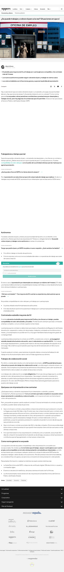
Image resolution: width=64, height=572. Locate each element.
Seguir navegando (8, 502)
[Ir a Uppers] (6, 9)
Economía (16, 480)
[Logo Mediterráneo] (51, 542)
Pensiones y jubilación (20, 13)
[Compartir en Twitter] (54, 86)
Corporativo (6, 497)
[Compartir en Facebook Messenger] (58, 86)
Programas (5, 493)
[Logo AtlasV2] (12, 543)
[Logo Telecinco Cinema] (32, 537)
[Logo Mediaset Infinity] (12, 521)
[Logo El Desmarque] (32, 526)
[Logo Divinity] (12, 526)
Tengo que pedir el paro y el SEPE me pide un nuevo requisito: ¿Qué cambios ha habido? (30, 248)
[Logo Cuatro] (52, 521)
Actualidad (9, 480)
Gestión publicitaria (55, 550)
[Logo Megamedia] (32, 558)
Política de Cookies (45, 550)
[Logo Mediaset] (32, 514)
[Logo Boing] (12, 532)
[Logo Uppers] (12, 537)
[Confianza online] (32, 566)
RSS (62, 550)
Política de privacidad (23, 550)
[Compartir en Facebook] (61, 86)
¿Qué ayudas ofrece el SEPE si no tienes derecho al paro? (20, 172)
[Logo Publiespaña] (32, 543)
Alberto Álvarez (9, 66)
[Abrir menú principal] (61, 9)
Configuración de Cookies (34, 550)
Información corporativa (11, 550)
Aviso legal (2, 550)
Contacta (32, 551)
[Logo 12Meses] (51, 537)
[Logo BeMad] (51, 532)
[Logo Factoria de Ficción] (52, 526)
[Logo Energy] (32, 532)
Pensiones (23, 480)
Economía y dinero (7, 13)
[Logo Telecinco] (32, 521)
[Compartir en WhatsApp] (51, 86)
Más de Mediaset (7, 506)
